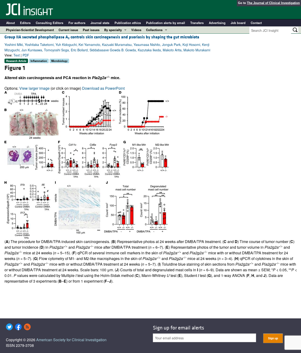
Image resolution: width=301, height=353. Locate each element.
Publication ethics (128, 22)
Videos (136, 30)
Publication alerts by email (165, 22)
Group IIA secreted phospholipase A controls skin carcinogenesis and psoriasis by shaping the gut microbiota (101, 37)
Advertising (217, 22)
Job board (238, 22)
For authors (76, 22)
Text (16, 55)
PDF (26, 55)
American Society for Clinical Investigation (71, 339)
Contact (256, 22)
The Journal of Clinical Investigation (273, 3)
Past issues (91, 30)
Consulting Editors (49, 22)
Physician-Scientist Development (30, 30)
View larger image (34, 88)
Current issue (68, 30)
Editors (25, 22)
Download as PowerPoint (103, 88)
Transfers (197, 22)
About (10, 22)
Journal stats (100, 22)
